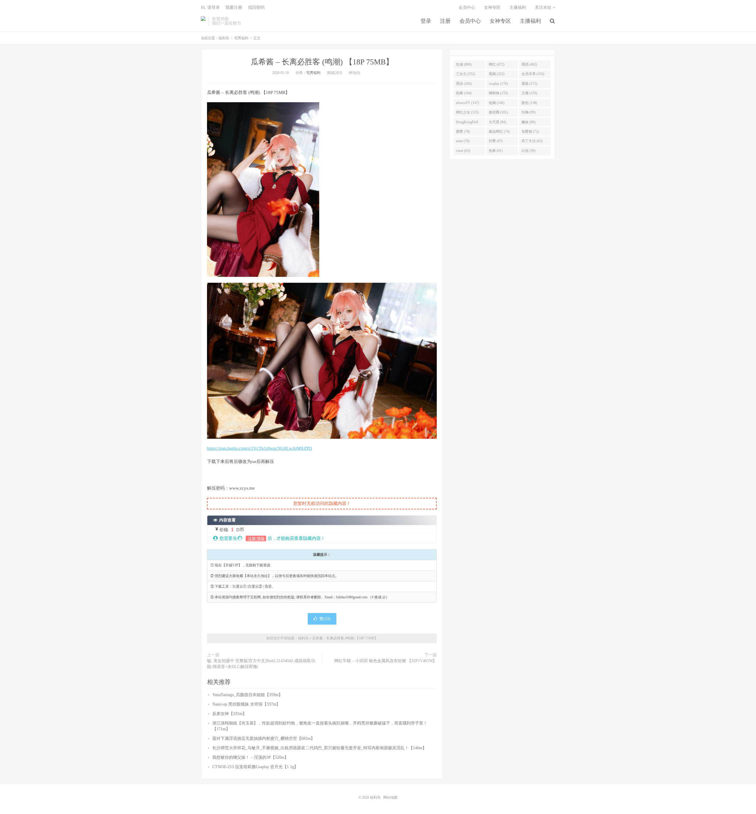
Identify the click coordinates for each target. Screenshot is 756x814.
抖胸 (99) (528, 112)
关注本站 (544, 7)
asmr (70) (463, 141)
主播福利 (530, 21)
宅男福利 (241, 38)
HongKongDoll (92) (467, 123)
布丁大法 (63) (532, 141)
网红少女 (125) (467, 112)
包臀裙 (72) (530, 131)
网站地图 (390, 797)
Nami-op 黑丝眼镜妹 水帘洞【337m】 (246, 704)
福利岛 (203, 21)
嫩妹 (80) (528, 122)
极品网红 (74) (499, 131)
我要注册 (234, 7)
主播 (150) (529, 93)
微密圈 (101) (498, 112)
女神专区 (500, 21)
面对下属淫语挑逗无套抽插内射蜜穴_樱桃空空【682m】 (263, 738)
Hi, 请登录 (210, 7)
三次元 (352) (465, 74)
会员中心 (470, 21)
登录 (426, 21)
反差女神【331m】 (229, 713)
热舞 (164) (464, 93)
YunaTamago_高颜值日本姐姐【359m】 (247, 695)
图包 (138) (529, 103)
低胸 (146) (496, 103)
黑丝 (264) (464, 84)
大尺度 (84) (497, 122)
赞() (324, 619)
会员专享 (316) (533, 74)
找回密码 (256, 7)
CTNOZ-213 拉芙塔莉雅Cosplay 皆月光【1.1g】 (255, 767)
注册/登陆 (256, 538)
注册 (445, 21)
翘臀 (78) (463, 131)
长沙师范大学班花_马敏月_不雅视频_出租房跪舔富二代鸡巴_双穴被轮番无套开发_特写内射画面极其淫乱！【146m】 (319, 748)
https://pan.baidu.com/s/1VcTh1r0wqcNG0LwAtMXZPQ (259, 448)
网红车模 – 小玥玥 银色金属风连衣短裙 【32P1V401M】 (385, 661)
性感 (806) (464, 64)
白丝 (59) (528, 151)
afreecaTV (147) (467, 103)
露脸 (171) (529, 84)
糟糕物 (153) (498, 93)
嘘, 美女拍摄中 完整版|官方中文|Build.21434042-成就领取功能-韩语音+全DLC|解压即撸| (261, 664)
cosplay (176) (498, 84)
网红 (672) (496, 64)
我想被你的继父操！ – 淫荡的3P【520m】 (250, 757)
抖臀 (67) (496, 141)
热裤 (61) (496, 151)
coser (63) (463, 151)
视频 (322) (496, 74)
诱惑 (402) (529, 64)
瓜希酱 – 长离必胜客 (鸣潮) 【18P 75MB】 (322, 62)
